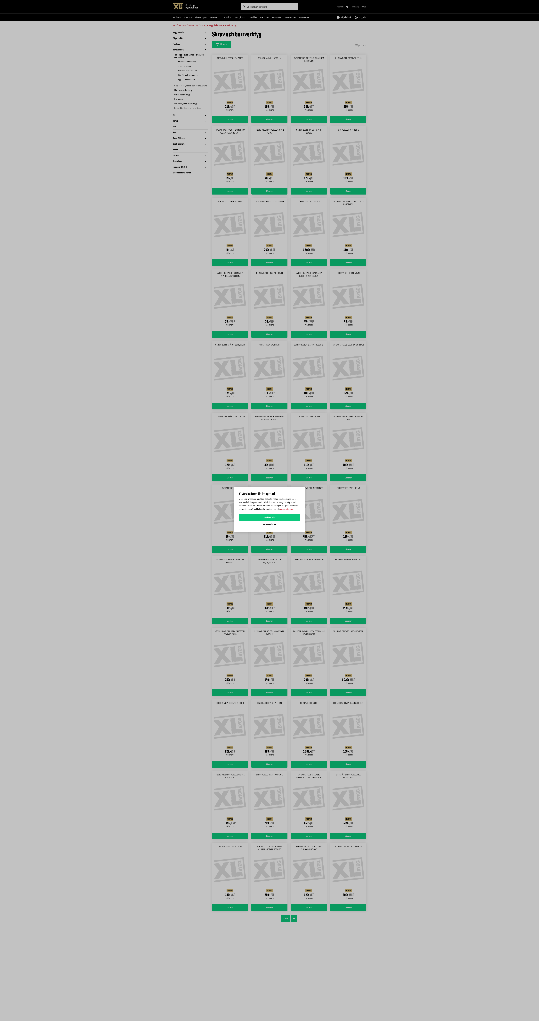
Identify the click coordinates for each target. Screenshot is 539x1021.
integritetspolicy (287, 509)
